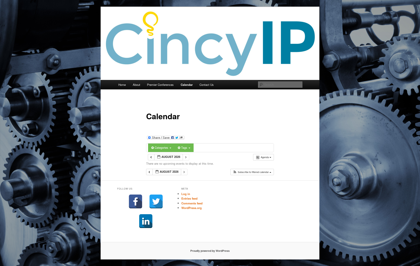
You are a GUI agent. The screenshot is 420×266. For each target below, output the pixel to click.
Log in (185, 194)
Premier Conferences (160, 85)
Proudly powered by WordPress (210, 251)
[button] (252, 172)
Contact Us (207, 85)
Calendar (187, 85)
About (136, 85)
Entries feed (189, 198)
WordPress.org (191, 208)
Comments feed (192, 203)
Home (122, 85)
